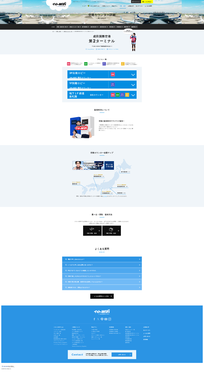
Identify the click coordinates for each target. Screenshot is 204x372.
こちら (105, 196)
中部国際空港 (128, 338)
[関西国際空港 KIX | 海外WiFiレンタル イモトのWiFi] (99, 175)
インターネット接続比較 (59, 329)
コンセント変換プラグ (77, 338)
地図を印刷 (101, 49)
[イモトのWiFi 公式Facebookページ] (94, 319)
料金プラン (94, 327)
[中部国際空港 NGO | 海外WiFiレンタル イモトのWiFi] (107, 191)
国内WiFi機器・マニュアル (78, 337)
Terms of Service (79, 346)
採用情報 (145, 339)
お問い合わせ (146, 336)
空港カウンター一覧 (74, 26)
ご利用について (76, 327)
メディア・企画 (57, 331)
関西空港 (126, 26)
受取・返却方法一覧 (61, 26)
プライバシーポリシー (59, 340)
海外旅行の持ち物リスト (115, 333)
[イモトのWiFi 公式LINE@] (102, 319)
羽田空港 (111, 26)
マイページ (136, 1)
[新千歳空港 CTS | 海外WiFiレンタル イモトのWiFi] (125, 171)
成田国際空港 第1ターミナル (132, 333)
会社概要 (56, 337)
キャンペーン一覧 (95, 338)
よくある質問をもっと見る (101, 296)
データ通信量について (77, 331)
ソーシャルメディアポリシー (61, 344)
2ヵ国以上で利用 (95, 331)
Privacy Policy (61, 342)
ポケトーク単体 (98, 335)
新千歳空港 (84, 26)
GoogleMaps (90, 49)
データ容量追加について (78, 342)
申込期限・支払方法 (77, 329)
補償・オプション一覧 (96, 337)
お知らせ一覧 (57, 335)
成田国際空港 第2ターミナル (132, 335)
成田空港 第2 (103, 26)
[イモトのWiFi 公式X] (98, 319)
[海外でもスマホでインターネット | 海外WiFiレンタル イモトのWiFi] (58, 5)
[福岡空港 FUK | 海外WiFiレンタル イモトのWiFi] (76, 183)
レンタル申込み (147, 1)
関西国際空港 (128, 340)
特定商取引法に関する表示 (60, 338)
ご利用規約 (74, 344)
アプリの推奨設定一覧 (77, 340)
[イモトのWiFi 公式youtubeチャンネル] (105, 319)
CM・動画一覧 (57, 333)
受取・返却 (58, 31)
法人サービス (146, 330)
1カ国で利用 (94, 329)
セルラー (93, 333)
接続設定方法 (75, 333)
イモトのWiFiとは (58, 327)
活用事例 (111, 327)
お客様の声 (146, 327)
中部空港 (119, 26)
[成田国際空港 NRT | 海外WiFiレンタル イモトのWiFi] (123, 184)
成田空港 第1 (94, 26)
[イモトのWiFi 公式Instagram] (109, 319)
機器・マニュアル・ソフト (78, 335)
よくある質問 (146, 333)
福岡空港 (133, 26)
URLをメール (113, 49)
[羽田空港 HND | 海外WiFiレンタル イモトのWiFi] (121, 192)
